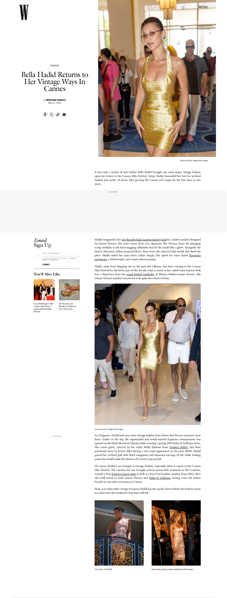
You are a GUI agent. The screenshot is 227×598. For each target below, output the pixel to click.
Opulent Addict (178, 447)
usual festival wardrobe (140, 274)
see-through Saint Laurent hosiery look (144, 240)
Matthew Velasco (56, 99)
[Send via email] (64, 115)
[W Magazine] (24, 12)
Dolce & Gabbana (159, 478)
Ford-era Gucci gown (124, 474)
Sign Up (42, 242)
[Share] (45, 115)
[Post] (51, 115)
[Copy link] (58, 115)
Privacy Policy (54, 259)
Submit (46, 264)
